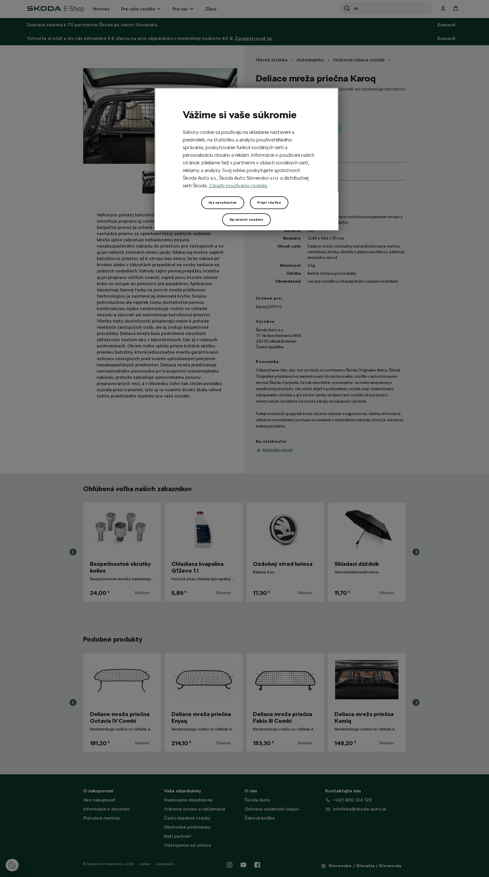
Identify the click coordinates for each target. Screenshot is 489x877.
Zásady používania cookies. (238, 185)
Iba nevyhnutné (223, 203)
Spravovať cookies (246, 220)
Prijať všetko (269, 203)
